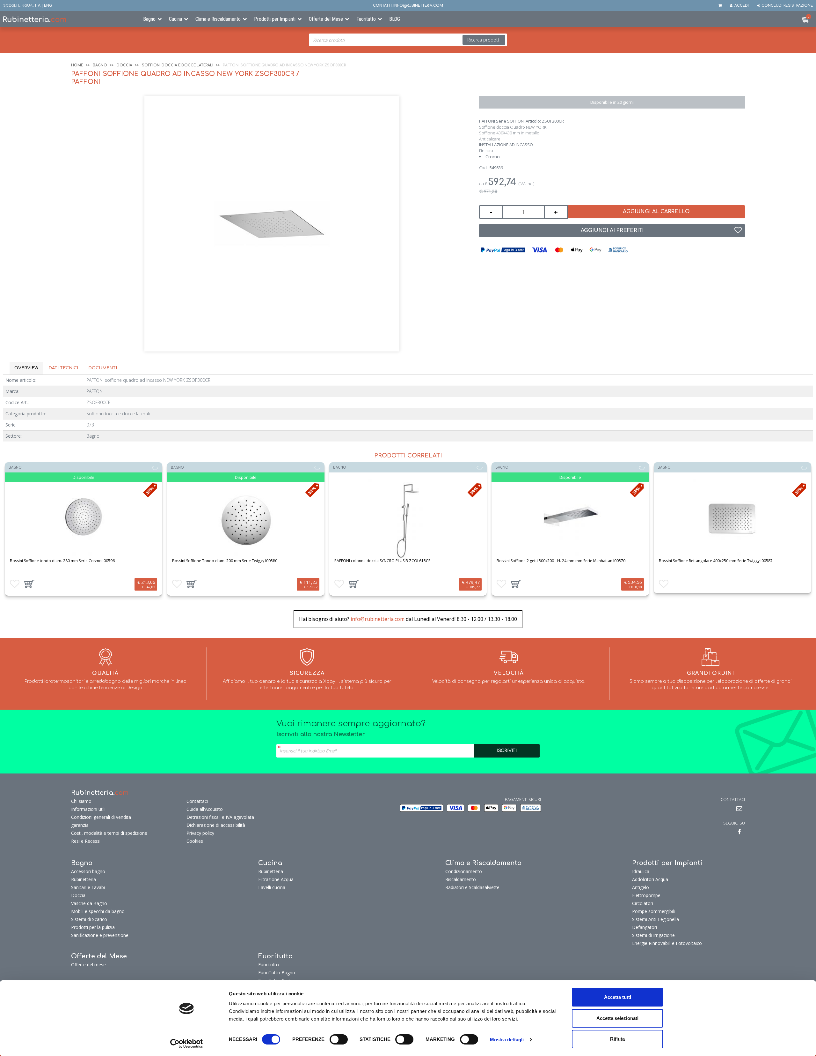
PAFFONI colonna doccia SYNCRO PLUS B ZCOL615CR (382, 560)
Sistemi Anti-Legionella (655, 919)
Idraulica (640, 871)
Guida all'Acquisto (204, 809)
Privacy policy (200, 833)
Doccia (124, 65)
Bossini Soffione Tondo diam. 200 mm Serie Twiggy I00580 (224, 560)
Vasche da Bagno (89, 903)
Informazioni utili (88, 809)
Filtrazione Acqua (276, 879)
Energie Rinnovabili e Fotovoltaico (667, 943)
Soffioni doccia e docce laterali (177, 65)
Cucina (175, 19)
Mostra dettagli (507, 1039)
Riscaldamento (460, 879)
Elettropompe (646, 895)
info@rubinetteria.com (377, 618)
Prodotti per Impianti (274, 19)
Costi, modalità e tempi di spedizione (109, 833)
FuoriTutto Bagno (276, 972)
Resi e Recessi (85, 841)
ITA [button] (37, 6)
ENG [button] (48, 6)
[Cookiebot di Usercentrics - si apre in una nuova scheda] (187, 1043)
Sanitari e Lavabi (88, 887)
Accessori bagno (88, 871)
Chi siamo (81, 801)
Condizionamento (463, 871)
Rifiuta (617, 1039)
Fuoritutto (366, 19)
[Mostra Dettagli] (83, 519)
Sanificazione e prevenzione (99, 935)
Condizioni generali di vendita (101, 817)
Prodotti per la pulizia (93, 927)
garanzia (80, 825)
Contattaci (197, 801)
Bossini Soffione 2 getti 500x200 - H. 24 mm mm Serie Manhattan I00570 (561, 560)
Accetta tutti (617, 997)
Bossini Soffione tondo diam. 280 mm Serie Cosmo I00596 (62, 560)
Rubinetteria (83, 879)
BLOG (394, 19)
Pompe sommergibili (653, 911)
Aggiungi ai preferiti (612, 230)
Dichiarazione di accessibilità (215, 825)
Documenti (102, 368)
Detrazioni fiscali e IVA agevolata (220, 817)
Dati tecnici (63, 368)
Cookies (194, 841)
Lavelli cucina (271, 887)
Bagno (149, 19)
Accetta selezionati (617, 1018)
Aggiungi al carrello (656, 212)
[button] (29, 584)
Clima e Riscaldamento (218, 19)
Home (77, 65)
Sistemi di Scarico (89, 919)
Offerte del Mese (326, 19)
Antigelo (640, 887)
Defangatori (644, 927)
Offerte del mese (88, 965)
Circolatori (642, 903)
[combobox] (408, 40)
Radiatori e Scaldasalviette (472, 887)
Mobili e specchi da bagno (98, 911)
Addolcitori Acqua (650, 879)
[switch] (339, 1039)
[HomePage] (68, 19)
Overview (26, 368)
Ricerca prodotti (483, 40)
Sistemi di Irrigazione (653, 935)
